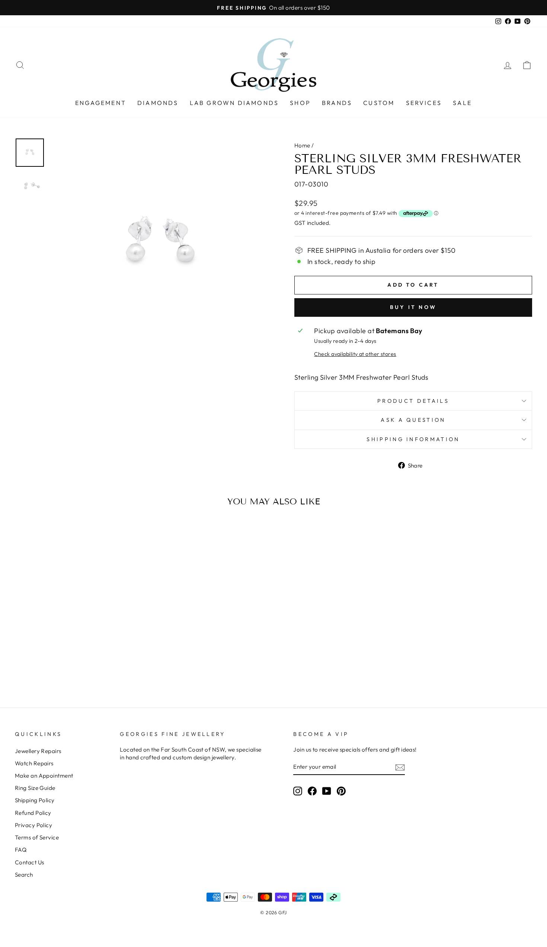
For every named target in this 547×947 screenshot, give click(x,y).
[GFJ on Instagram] (297, 790)
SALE (462, 102)
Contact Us (29, 862)
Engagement (100, 102)
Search (24, 874)
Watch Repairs (34, 763)
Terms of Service (37, 837)
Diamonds (158, 102)
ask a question (413, 420)
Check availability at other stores (355, 354)
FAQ (20, 849)
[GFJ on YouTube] (326, 790)
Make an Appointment (44, 775)
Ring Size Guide (35, 787)
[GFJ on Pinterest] (341, 790)
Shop (300, 102)
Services (424, 102)
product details (413, 401)
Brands (337, 102)
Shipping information (413, 439)
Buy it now (413, 307)
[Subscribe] (400, 767)
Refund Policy (33, 812)
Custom (378, 102)
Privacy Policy (33, 825)
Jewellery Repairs (38, 751)
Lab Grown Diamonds (234, 102)
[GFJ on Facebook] (312, 790)
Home (302, 145)
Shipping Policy (35, 800)
